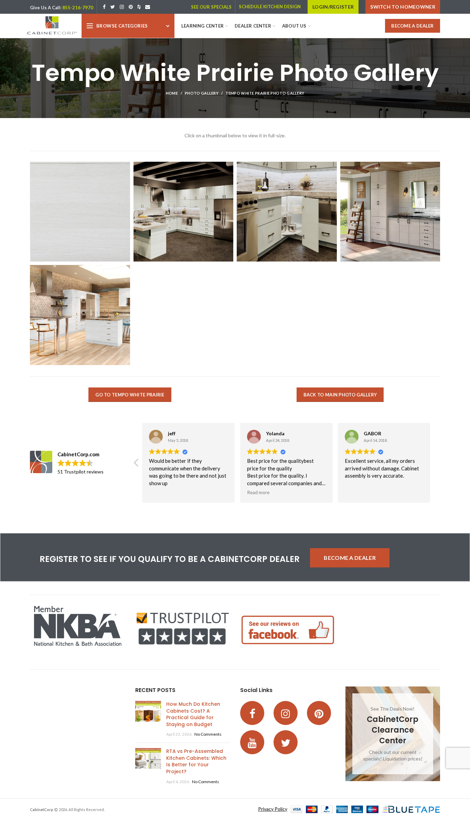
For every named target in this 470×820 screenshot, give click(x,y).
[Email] (147, 6)
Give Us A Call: (45, 7)
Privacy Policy (272, 809)
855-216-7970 (77, 7)
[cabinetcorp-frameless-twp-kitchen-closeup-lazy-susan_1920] (287, 212)
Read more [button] (259, 492)
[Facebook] (104, 6)
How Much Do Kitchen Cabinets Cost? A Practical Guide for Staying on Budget (193, 714)
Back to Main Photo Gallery (340, 394)
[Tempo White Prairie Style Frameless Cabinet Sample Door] (80, 212)
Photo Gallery (201, 93)
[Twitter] (112, 6)
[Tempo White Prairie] (183, 212)
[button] (435, 464)
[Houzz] (139, 6)
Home (172, 93)
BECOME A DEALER (412, 26)
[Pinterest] (130, 6)
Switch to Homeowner (402, 7)
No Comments (208, 734)
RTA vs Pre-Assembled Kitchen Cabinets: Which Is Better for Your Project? (196, 761)
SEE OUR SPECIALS (211, 7)
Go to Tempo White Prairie (129, 394)
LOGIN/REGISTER (333, 7)
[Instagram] (121, 6)
